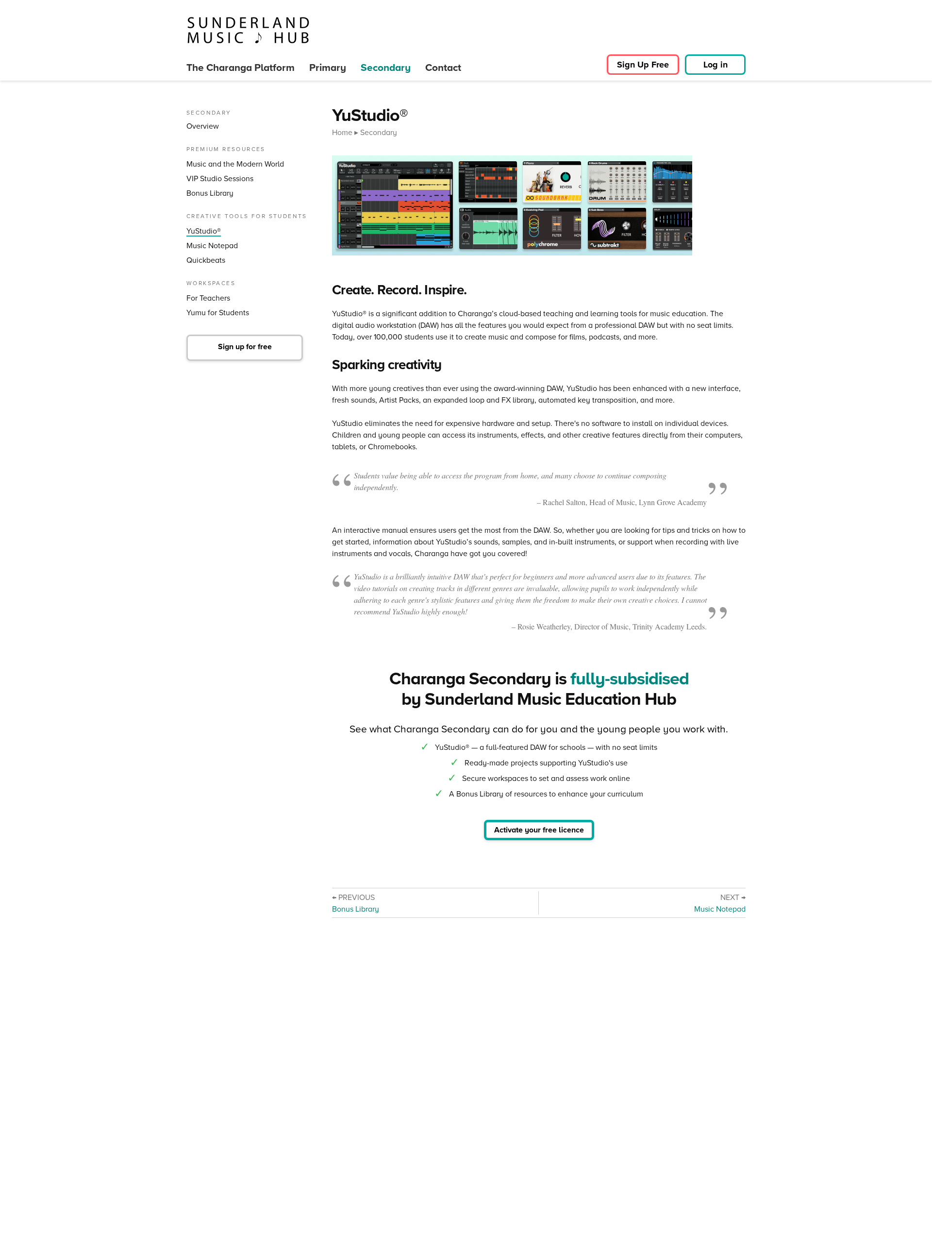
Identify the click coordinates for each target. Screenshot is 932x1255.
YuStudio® (203, 231)
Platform (240, 67)
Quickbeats (205, 260)
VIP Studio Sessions (219, 178)
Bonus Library (209, 193)
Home (342, 132)
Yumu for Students (217, 312)
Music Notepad (212, 245)
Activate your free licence (539, 829)
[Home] (248, 30)
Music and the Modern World (235, 164)
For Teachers (208, 298)
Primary (327, 67)
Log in (715, 64)
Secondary (386, 67)
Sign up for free (245, 346)
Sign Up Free (643, 64)
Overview (202, 126)
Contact (443, 67)
